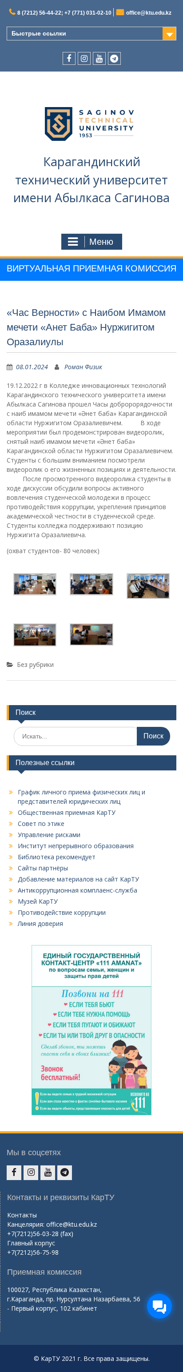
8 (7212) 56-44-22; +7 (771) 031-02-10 (64, 13)
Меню (101, 242)
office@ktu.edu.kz (148, 13)
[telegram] (114, 58)
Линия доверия (40, 923)
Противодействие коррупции (62, 912)
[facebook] (69, 58)
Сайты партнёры (43, 868)
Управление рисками (49, 834)
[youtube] (99, 58)
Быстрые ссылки (39, 33)
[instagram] (84, 58)
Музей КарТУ (38, 901)
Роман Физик (83, 367)
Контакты (22, 1215)
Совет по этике (41, 823)
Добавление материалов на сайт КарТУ (78, 879)
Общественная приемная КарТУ (66, 812)
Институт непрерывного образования (76, 846)
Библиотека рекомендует (56, 857)
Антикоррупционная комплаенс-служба (77, 890)
